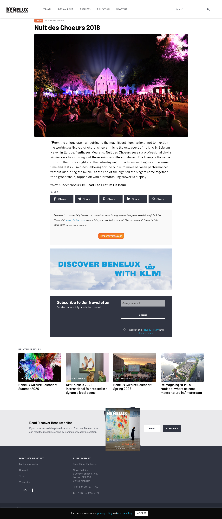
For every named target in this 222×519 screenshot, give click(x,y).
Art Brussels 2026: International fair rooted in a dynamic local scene (86, 389)
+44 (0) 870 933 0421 (88, 492)
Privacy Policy (151, 329)
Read (152, 428)
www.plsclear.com (75, 220)
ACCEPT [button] (141, 513)
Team (22, 476)
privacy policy (104, 513)
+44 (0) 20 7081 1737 (87, 486)
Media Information (29, 464)
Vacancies (25, 482)
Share (62, 199)
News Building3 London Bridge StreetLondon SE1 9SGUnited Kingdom (85, 475)
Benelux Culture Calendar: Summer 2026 (37, 387)
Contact (23, 470)
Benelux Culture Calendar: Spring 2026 (132, 387)
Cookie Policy (145, 333)
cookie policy (124, 513)
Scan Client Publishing (85, 464)
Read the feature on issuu (106, 185)
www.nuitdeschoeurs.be (68, 185)
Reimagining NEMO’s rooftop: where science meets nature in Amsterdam (181, 389)
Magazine (121, 9)
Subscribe (172, 428)
